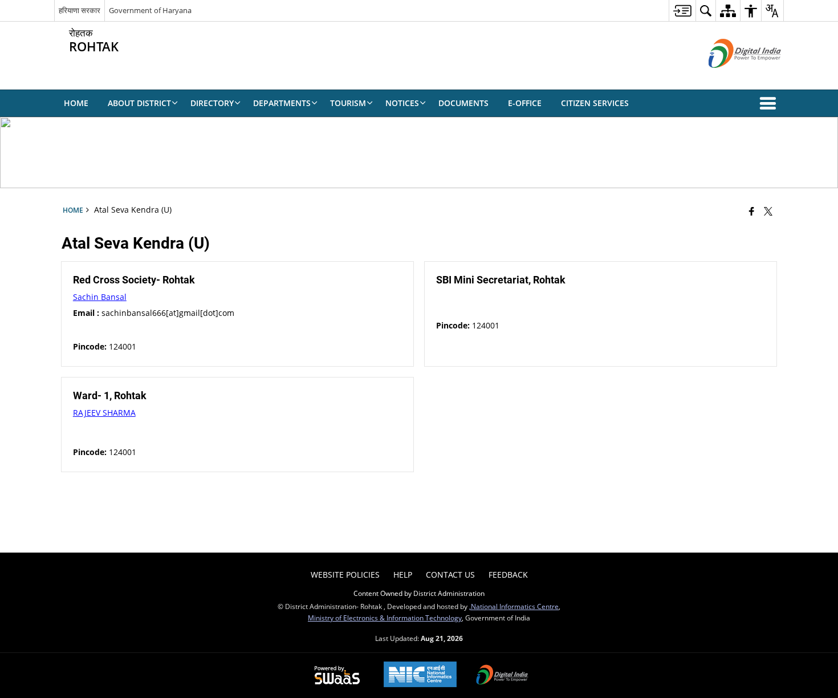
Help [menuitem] (402, 574)
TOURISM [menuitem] (348, 103)
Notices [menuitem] (402, 103)
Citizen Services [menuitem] (595, 103)
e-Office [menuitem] (525, 103)
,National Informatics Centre (514, 606)
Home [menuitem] (76, 103)
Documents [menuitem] (463, 103)
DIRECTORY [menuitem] (212, 103)
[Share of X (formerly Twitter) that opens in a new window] (768, 211)
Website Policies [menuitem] (345, 574)
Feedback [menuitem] (508, 574)
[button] (770, 103)
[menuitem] (682, 10)
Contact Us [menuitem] (450, 574)
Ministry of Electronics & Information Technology (385, 617)
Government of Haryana (150, 10)
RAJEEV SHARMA (104, 412)
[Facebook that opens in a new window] (752, 211)
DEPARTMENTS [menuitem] (282, 103)
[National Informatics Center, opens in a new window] (420, 675)
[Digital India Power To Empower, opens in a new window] (502, 676)
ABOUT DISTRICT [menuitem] (139, 103)
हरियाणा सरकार (79, 10)
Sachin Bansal (100, 296)
